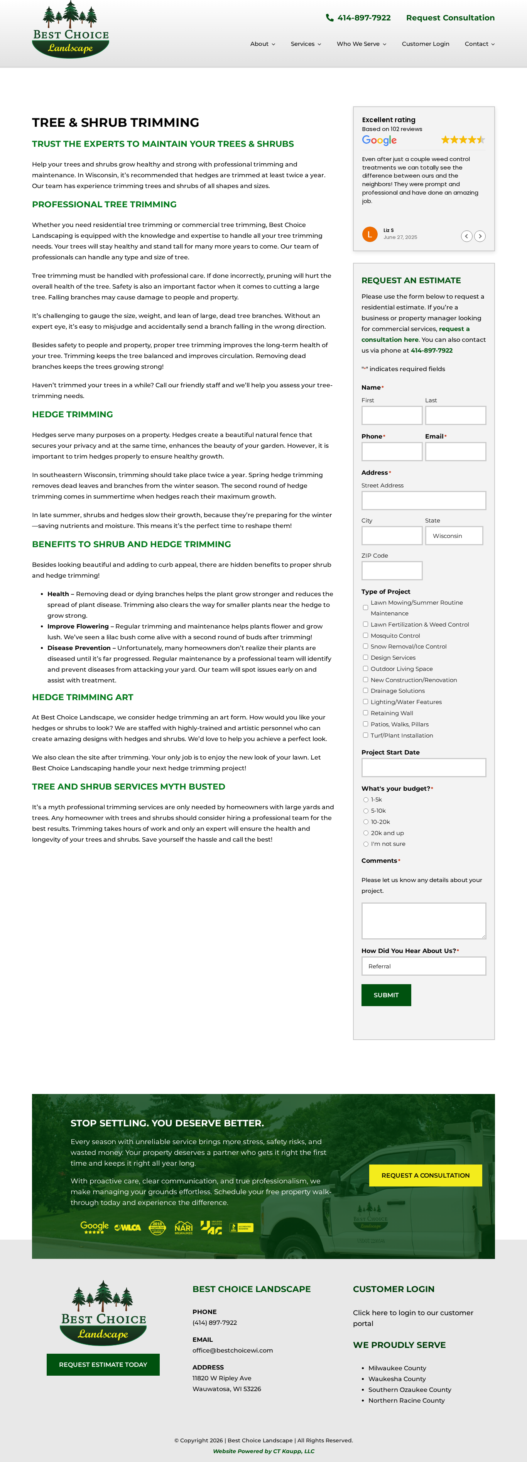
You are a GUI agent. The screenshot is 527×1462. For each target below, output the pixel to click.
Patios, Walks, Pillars (400, 724)
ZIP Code (374, 555)
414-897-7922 (432, 350)
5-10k (378, 810)
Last (431, 400)
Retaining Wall (392, 713)
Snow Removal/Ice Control (409, 646)
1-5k (376, 799)
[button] (480, 236)
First (367, 400)
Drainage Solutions (398, 690)
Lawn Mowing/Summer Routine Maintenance (417, 608)
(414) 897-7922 (215, 1322)
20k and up (387, 833)
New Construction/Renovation (414, 680)
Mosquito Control (395, 635)
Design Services (393, 657)
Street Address (382, 485)
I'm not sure (388, 843)
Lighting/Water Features (406, 702)
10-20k (380, 821)
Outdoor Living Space (402, 668)
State (432, 520)
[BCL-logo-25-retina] (103, 1283)
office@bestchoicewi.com (233, 1350)
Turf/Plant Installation (402, 735)
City (366, 520)
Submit (386, 995)
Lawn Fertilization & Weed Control (420, 624)
